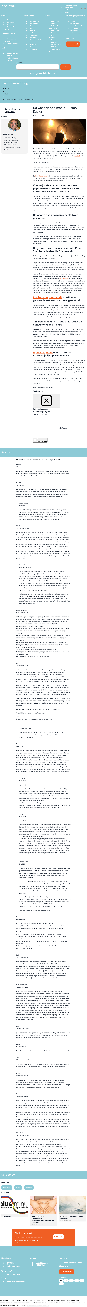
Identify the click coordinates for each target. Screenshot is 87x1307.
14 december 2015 (22, 1135)
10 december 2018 (22, 528)
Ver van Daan (63, 278)
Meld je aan (58, 1237)
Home (7, 88)
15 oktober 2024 (21, 467)
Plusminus (7, 1216)
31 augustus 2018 (22, 665)
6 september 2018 (22, 612)
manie (18, 1187)
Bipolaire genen (43, 352)
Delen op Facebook (40, 409)
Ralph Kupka (8, 134)
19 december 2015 (22, 1075)
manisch (77, 156)
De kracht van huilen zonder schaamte (71, 1217)
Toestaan (30, 1305)
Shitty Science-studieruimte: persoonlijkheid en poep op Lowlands (43, 1219)
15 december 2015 (22, 1096)
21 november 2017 (22, 957)
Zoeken (19, 63)
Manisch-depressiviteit (47, 297)
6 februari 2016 (21, 1046)
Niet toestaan (37, 1305)
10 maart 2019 (21, 485)
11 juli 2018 (22, 780)
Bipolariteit (6, 1187)
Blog (6, 94)
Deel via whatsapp (40, 414)
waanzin (29, 1187)
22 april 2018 (20, 746)
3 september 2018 (25, 728)
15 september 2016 (22, 1028)
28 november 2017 (22, 919)
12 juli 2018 (22, 864)
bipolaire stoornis (41, 176)
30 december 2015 (22, 1060)
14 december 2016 (22, 987)
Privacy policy (44, 1305)
